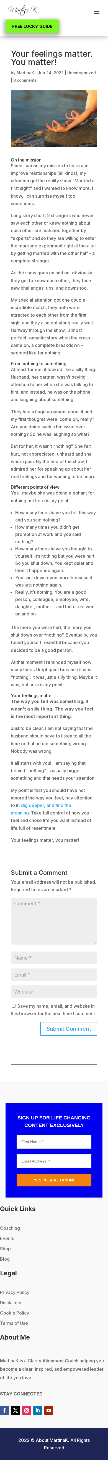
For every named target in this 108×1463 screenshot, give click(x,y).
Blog (5, 1259)
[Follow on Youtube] (48, 1410)
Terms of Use (14, 1323)
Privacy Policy (14, 1292)
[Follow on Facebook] (4, 1410)
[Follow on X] (15, 1410)
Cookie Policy (14, 1313)
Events (7, 1238)
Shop (5, 1248)
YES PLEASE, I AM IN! (54, 1180)
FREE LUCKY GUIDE (32, 26)
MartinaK (25, 72)
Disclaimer (11, 1302)
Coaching (10, 1228)
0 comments (25, 80)
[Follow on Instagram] (26, 1410)
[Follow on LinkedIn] (37, 1410)
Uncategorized (81, 72)
